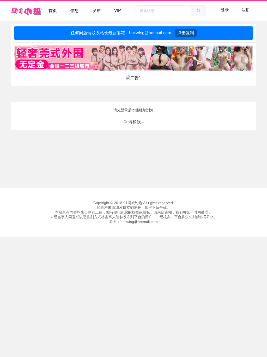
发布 (96, 10)
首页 (52, 10)
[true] (198, 11)
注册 (245, 10)
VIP (117, 10)
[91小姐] (26, 10)
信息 (74, 10)
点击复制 (185, 33)
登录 (225, 10)
